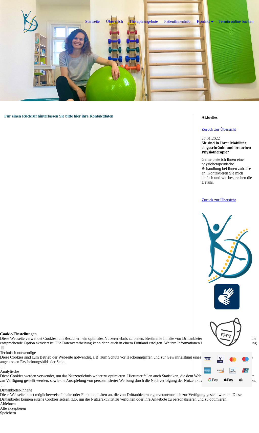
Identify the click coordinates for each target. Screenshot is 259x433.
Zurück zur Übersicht (219, 129)
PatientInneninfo (177, 21)
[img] (129, 50)
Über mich (114, 21)
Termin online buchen (236, 21)
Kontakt (203, 21)
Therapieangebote (143, 21)
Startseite (92, 21)
